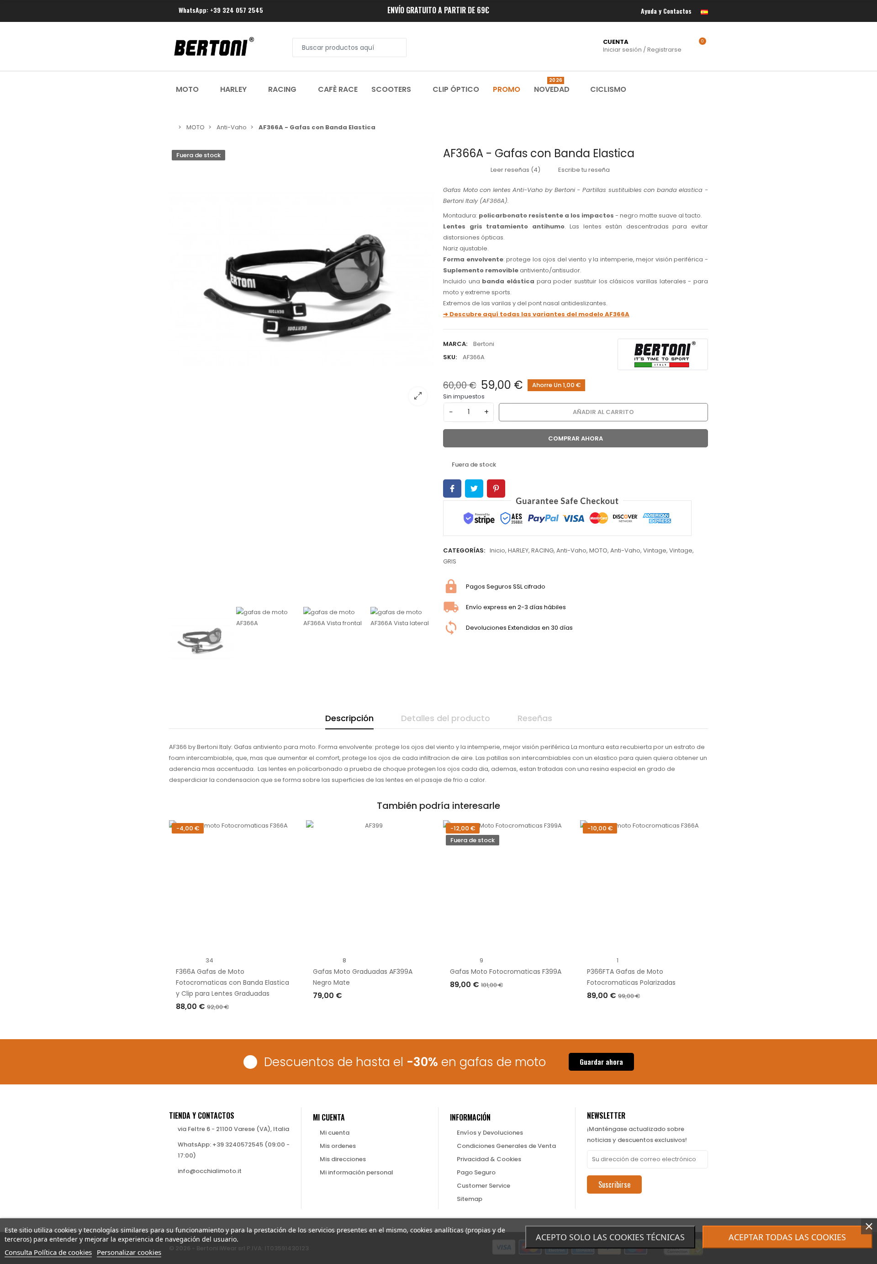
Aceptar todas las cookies (787, 1237)
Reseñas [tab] (535, 718)
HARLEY (518, 550)
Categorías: (464, 550)
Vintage (654, 550)
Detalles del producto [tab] (445, 718)
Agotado (473, 1003)
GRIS (449, 561)
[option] (301, 279)
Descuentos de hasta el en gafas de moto (405, 1062)
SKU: (450, 357)
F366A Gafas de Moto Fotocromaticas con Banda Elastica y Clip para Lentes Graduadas (232, 982)
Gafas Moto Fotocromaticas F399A (505, 971)
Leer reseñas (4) (514, 169)
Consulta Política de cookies (48, 1252)
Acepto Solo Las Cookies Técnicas (610, 1237)
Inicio (497, 550)
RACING (542, 550)
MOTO (598, 550)
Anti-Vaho (571, 550)
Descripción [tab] (349, 718)
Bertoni (483, 344)
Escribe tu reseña (583, 169)
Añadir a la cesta (212, 1025)
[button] (601, 1062)
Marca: (455, 344)
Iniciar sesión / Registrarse (642, 45)
